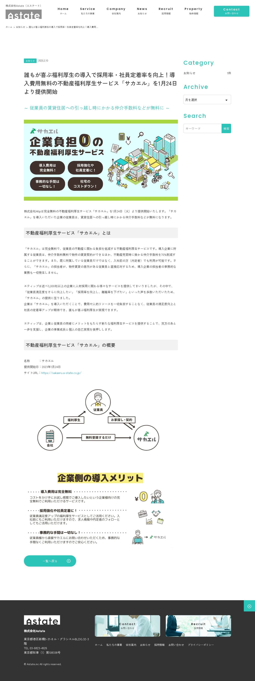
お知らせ (189, 73)
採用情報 (159, 645)
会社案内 (131, 645)
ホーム (99, 645)
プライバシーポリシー (201, 645)
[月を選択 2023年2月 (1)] (207, 99)
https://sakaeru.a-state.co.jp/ (61, 372)
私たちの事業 (114, 645)
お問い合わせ (176, 645)
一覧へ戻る (50, 561)
